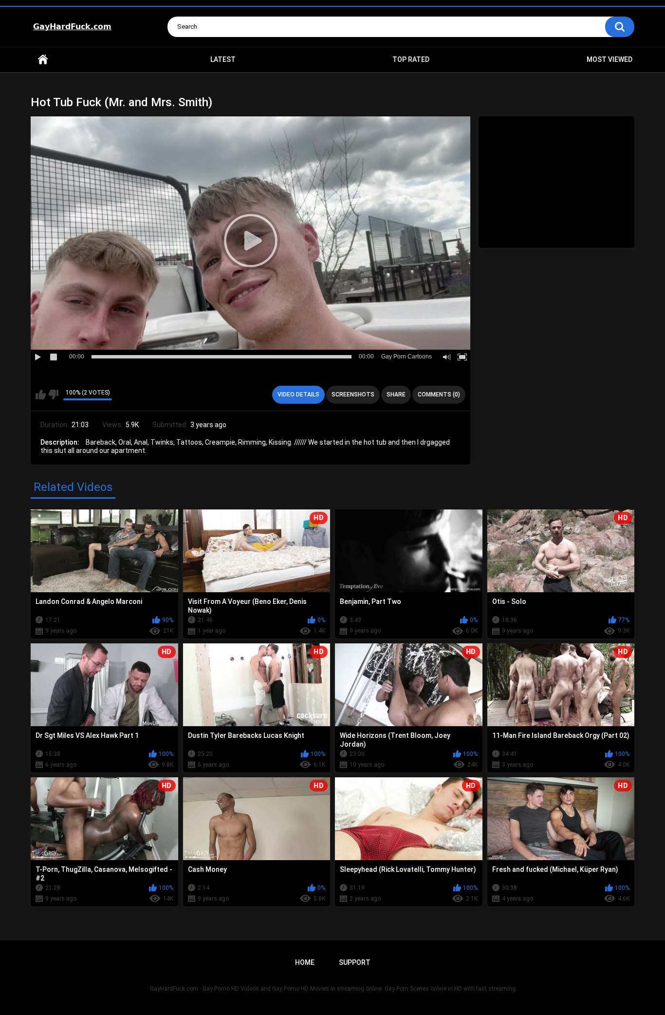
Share (396, 394)
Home (43, 59)
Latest (223, 59)
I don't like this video (53, 394)
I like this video (41, 394)
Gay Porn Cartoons (406, 356)
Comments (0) (439, 394)
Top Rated (410, 59)
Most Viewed (609, 59)
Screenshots (353, 394)
